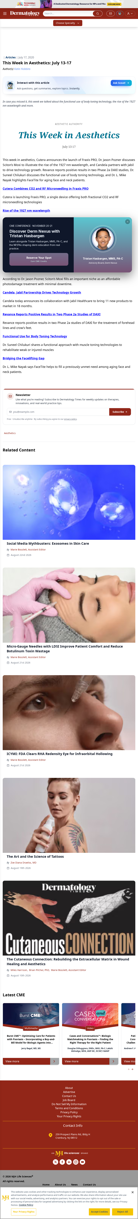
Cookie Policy (26, 1204)
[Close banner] (133, 4)
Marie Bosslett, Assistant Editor (28, 549)
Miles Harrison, (19, 970)
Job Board (69, 1100)
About (69, 1088)
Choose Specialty (65, 23)
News (74, 1184)
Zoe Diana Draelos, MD (23, 862)
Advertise (69, 1092)
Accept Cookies (99, 1211)
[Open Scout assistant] (120, 13)
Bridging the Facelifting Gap (23, 358)
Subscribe (118, 411)
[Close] (132, 1192)
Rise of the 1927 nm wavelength (26, 210)
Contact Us (69, 1096)
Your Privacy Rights (69, 1116)
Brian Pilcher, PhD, (39, 970)
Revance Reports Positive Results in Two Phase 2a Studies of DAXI (51, 314)
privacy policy (70, 419)
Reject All (122, 1211)
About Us (60, 1184)
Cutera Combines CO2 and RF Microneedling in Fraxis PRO (46, 188)
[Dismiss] (127, 221)
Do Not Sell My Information (69, 1104)
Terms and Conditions (69, 1108)
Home (45, 1184)
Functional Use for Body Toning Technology (35, 336)
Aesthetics (10, 433)
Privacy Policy (69, 1112)
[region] (69, 1203)
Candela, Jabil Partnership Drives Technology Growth (42, 292)
